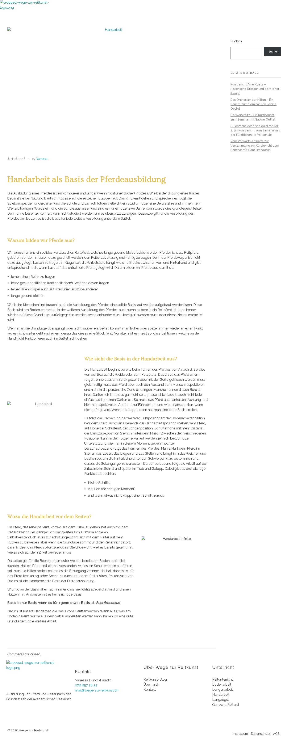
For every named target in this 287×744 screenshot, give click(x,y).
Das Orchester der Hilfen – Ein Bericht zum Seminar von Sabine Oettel (253, 104)
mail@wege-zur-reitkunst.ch (96, 690)
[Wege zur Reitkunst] (27, 13)
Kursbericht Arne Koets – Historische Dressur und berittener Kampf (254, 89)
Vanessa (41, 158)
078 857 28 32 (86, 685)
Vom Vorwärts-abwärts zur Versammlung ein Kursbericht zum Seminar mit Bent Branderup (254, 145)
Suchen (236, 41)
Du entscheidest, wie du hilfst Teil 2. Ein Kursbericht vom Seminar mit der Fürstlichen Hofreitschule (255, 130)
